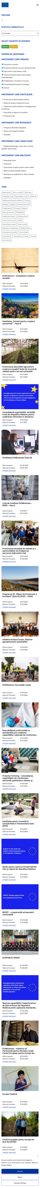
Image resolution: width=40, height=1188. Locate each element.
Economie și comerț (10, 64)
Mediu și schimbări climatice (13, 131)
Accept (20, 1171)
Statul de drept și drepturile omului (16, 103)
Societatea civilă (9, 160)
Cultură (6, 88)
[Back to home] (5, 5)
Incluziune (7, 164)
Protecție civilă (9, 116)
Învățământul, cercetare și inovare (16, 81)
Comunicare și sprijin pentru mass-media (18, 167)
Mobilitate (7, 178)
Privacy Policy (6, 1165)
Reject (20, 1177)
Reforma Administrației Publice (14, 171)
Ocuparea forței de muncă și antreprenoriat (19, 68)
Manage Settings (20, 1183)
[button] (38, 5)
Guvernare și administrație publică (16, 99)
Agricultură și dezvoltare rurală (14, 71)
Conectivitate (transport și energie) (16, 84)
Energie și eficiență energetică (14, 128)
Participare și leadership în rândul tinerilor (18, 174)
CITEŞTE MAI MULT (9, 289)
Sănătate (6, 135)
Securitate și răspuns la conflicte (15, 112)
